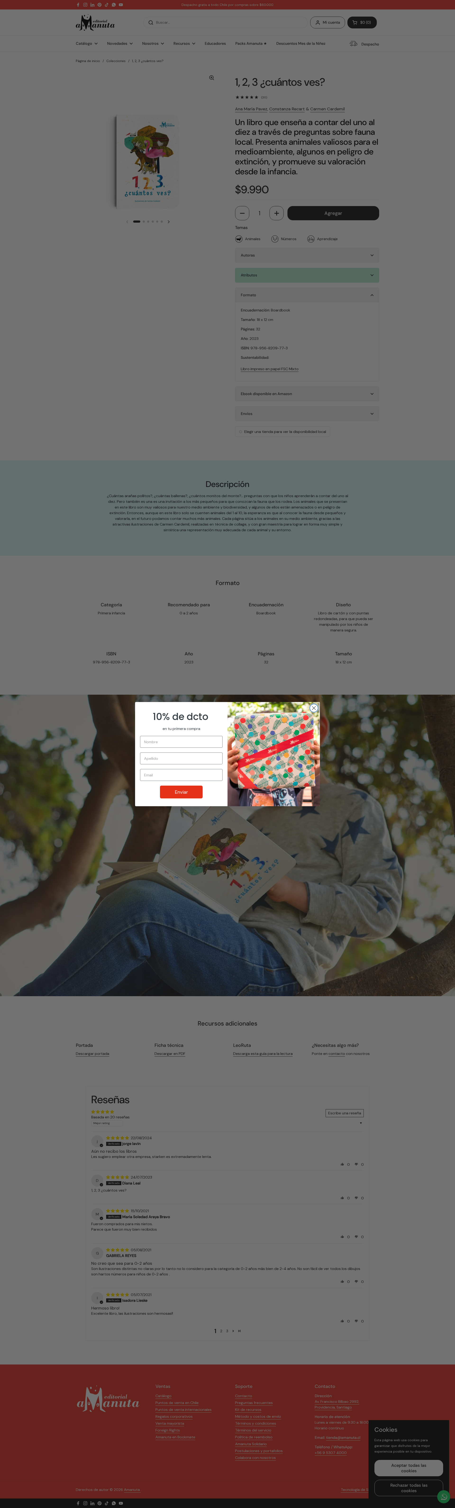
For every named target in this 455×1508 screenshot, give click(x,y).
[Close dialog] (314, 708)
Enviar (181, 792)
